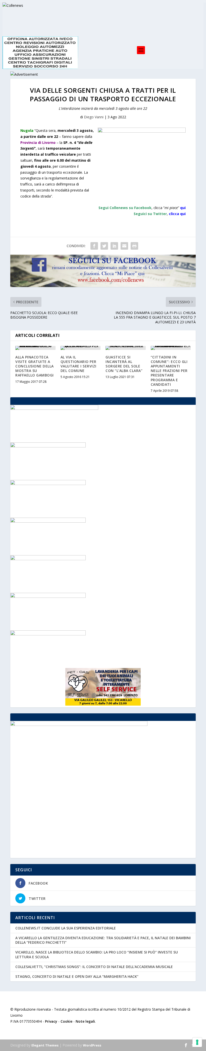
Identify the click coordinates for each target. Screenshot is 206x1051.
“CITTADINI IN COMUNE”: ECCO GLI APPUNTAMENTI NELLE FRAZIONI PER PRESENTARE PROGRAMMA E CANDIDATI (169, 371)
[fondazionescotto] (48, 634)
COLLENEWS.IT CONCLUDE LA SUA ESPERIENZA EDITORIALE (65, 928)
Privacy (51, 1021)
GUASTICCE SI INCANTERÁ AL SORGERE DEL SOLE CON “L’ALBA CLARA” (124, 364)
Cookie (66, 1021)
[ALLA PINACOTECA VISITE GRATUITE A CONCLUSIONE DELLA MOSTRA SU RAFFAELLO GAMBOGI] (35, 348)
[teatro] (48, 483)
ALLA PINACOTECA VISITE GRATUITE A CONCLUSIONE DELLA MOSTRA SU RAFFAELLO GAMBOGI (34, 366)
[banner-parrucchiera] (48, 558)
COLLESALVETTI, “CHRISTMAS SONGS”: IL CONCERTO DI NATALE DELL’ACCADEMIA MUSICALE (94, 966)
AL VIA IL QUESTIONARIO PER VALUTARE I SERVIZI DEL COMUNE (78, 364)
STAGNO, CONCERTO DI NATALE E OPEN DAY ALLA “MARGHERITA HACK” (76, 976)
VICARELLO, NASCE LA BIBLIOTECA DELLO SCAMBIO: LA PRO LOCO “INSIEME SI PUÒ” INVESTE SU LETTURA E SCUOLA (96, 954)
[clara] (48, 521)
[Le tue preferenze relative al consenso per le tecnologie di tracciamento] (197, 1042)
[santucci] (48, 596)
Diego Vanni (94, 117)
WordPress (92, 1045)
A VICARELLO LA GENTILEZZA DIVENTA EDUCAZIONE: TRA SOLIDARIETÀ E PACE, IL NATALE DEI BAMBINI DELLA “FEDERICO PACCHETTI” (103, 940)
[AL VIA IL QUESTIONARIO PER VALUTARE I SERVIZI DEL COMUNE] (81, 348)
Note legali (85, 1021)
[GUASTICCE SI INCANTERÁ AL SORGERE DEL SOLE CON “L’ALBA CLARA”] (126, 348)
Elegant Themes (45, 1045)
